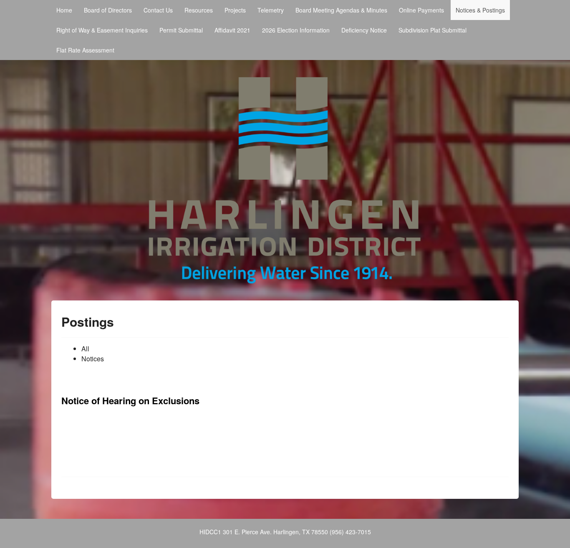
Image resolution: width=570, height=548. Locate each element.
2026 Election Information (296, 30)
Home (64, 10)
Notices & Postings (480, 10)
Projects (235, 10)
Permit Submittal (181, 30)
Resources (198, 10)
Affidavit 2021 (232, 30)
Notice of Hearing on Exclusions (130, 400)
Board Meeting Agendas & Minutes (341, 10)
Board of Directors (108, 10)
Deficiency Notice (364, 30)
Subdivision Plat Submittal (432, 30)
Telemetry (270, 10)
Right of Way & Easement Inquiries (102, 30)
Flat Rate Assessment (85, 50)
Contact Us (158, 10)
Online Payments (421, 10)
